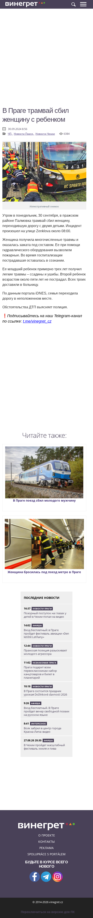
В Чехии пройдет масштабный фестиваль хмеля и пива (44, 746)
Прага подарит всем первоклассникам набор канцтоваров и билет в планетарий (40, 672)
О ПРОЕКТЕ (46, 835)
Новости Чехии (45, 134)
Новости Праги (42, 608)
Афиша (37, 625)
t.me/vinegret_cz (37, 321)
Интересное (38, 723)
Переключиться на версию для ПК (48, 912)
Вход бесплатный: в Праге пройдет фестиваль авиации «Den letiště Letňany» (46, 633)
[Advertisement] (46, 59)
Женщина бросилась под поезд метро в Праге (44, 572)
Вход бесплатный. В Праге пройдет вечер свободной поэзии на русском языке (46, 711)
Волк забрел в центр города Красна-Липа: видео (42, 730)
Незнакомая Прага (44, 662)
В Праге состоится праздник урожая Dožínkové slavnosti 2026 (45, 692)
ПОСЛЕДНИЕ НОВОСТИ (41, 598)
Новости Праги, (24, 134)
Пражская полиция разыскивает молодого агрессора (45, 652)
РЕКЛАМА (46, 848)
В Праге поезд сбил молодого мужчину (44, 500)
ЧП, (10, 134)
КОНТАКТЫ (46, 842)
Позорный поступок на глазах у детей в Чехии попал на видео (45, 615)
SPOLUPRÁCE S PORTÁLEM (46, 854)
